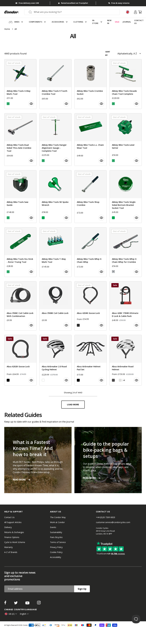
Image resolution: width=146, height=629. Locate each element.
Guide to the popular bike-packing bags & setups (106, 450)
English (23, 613)
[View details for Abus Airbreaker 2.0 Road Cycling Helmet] (55, 360)
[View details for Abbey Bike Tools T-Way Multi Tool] (55, 252)
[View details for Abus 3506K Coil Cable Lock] (55, 305)
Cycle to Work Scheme (14, 542)
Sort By (107, 53)
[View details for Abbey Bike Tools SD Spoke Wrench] (55, 196)
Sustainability (56, 532)
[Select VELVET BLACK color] (113, 380)
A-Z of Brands (10, 552)
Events (53, 527)
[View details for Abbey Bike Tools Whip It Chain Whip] (91, 252)
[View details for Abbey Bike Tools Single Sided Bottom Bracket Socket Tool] (126, 196)
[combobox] (74, 12)
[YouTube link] (27, 603)
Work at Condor (57, 522)
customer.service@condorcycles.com (113, 522)
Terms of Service (58, 542)
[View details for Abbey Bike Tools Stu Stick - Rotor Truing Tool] (20, 252)
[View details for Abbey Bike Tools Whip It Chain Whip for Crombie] (126, 252)
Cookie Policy (56, 552)
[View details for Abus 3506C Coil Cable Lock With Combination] (20, 305)
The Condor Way (58, 517)
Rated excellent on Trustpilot (74, 3)
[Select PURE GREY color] (120, 380)
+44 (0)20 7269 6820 (105, 517)
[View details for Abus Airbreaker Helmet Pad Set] (91, 360)
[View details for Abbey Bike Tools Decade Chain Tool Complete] (126, 84)
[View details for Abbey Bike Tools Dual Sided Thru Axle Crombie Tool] (20, 139)
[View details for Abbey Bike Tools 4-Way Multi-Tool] (20, 84)
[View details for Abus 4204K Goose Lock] (91, 305)
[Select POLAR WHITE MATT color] (116, 380)
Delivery (8, 527)
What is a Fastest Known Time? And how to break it (33, 448)
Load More (73, 404)
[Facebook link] (5, 603)
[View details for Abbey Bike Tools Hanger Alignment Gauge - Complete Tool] (55, 139)
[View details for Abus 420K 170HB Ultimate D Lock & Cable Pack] (126, 305)
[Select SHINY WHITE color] (43, 380)
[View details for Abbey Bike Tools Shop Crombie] (91, 196)
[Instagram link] (39, 603)
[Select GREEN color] (43, 217)
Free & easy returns (120, 3)
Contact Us (9, 517)
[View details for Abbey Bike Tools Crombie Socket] (91, 84)
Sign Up (82, 588)
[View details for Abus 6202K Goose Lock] (20, 360)
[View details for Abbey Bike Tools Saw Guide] (20, 196)
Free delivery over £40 (29, 3)
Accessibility (55, 557)
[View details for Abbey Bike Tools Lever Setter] (126, 139)
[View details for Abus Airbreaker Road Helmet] (126, 360)
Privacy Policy (56, 547)
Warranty (8, 547)
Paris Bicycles (56, 537)
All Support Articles (13, 522)
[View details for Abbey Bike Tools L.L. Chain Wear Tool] (91, 139)
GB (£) (12, 613)
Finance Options (11, 537)
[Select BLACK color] (8, 380)
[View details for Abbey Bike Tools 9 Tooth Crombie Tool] (55, 84)
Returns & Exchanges (14, 532)
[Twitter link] (16, 603)
